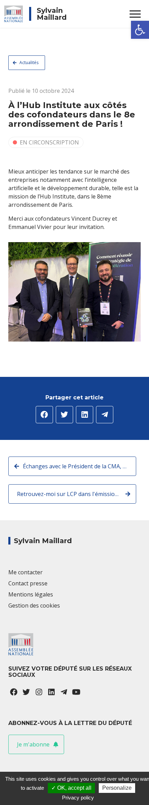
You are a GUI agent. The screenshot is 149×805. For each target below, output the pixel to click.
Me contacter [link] (25, 572)
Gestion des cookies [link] (34, 605)
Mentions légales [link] (30, 594)
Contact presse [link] (27, 583)
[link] (140, 30)
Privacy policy (78, 797)
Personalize (117, 788)
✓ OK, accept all (71, 788)
